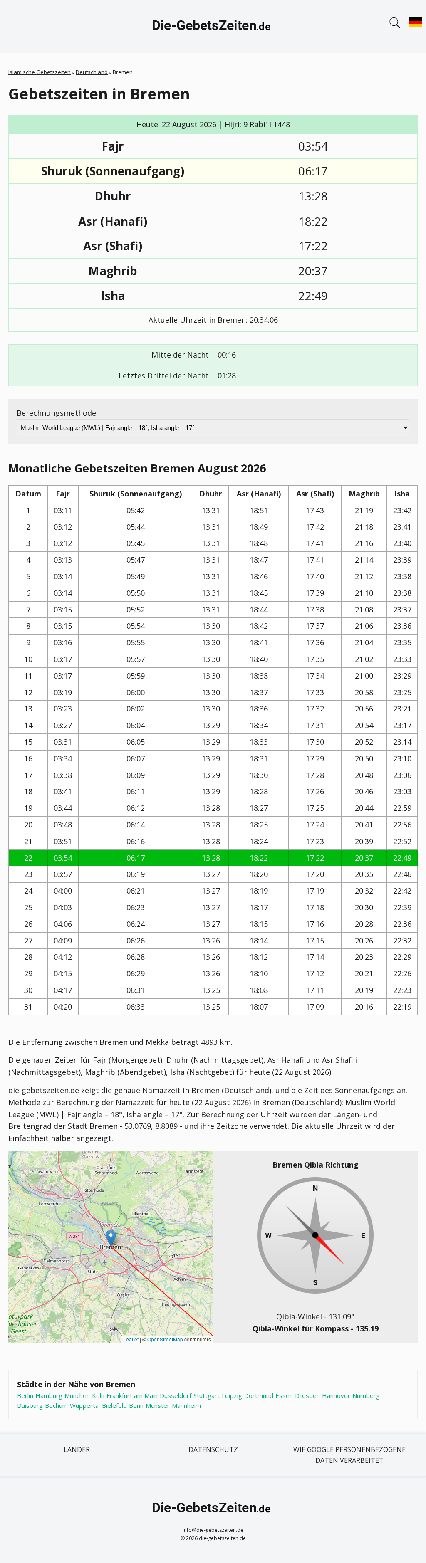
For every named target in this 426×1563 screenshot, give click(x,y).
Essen (284, 1395)
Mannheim (186, 1405)
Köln (98, 1395)
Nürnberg (366, 1395)
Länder (77, 1449)
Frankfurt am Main (132, 1395)
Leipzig (232, 1395)
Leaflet (131, 1339)
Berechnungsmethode (56, 413)
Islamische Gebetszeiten (39, 72)
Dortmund (258, 1395)
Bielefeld (114, 1405)
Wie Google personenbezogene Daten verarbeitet (349, 1455)
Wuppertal (85, 1405)
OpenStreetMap (165, 1339)
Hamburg (48, 1395)
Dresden (307, 1395)
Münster (158, 1405)
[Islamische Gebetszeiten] (213, 26)
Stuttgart (206, 1395)
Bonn (136, 1405)
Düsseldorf (175, 1395)
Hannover (336, 1395)
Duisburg (30, 1405)
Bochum (56, 1405)
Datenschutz (213, 1449)
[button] (111, 1238)
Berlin (25, 1395)
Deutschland (92, 72)
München (77, 1395)
